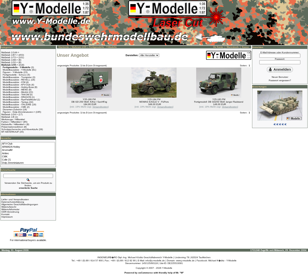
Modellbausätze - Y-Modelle (17, 70)
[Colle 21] (28, 159)
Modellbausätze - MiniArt (15, 92)
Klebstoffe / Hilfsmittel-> (13, 124)
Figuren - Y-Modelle (13, 72)
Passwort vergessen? (280, 80)
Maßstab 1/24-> (9, 114)
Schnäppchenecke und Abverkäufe (19, 129)
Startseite (63, 47)
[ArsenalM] (28, 150)
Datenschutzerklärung (12, 202)
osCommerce (145, 272)
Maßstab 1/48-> (9, 60)
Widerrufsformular (10, 209)
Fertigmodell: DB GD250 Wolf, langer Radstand (218, 102)
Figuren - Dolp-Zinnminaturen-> (19, 112)
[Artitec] (28, 153)
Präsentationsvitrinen (12, 127)
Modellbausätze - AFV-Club (17, 84)
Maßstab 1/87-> (9, 55)
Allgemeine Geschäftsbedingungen (19, 204)
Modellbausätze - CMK (14, 107)
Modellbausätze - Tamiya (15, 102)
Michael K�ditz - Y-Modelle (222, 260)
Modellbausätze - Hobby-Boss (18, 87)
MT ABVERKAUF (10, 132)
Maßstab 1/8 (7, 117)
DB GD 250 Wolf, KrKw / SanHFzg (89, 102)
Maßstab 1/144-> (10, 52)
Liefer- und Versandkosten (15, 199)
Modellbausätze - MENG (15, 89)
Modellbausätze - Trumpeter (17, 77)
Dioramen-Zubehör (12, 109)
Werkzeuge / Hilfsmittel (13, 119)
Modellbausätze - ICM (14, 82)
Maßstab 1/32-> (9, 62)
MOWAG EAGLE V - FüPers (154, 102)
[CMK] (28, 156)
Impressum (7, 217)
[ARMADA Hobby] (28, 147)
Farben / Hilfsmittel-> (12, 122)
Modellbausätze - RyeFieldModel (20, 99)
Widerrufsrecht (8, 207)
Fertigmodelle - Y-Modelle (103, 47)
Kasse (245, 47)
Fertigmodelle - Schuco (15, 75)
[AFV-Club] (28, 143)
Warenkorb (233, 47)
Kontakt (5, 214)
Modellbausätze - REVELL (16, 79)
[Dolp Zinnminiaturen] (28, 163)
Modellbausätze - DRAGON (17, 97)
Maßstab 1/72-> (9, 57)
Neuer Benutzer (280, 77)
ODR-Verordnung (10, 212)
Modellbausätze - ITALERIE (17, 104)
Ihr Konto (218, 47)
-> (9, 65)
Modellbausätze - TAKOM (16, 94)
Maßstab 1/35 (79, 47)
